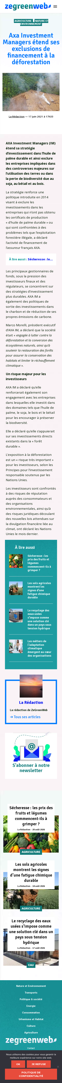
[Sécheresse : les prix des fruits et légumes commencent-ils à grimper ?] (16, 561)
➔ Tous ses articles (25, 717)
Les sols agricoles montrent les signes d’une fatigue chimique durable (39, 590)
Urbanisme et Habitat (31, 1019)
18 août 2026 (38, 886)
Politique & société (31, 999)
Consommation (31, 1012)
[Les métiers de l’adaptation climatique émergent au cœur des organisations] (16, 646)
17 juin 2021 (35, 116)
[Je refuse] (58, 1066)
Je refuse (39, 1064)
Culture (31, 1026)
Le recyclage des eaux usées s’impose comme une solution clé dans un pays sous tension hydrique (39, 619)
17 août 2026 (38, 948)
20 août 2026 (38, 829)
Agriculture (23, 21)
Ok (18, 1064)
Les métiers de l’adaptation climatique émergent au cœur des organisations (39, 648)
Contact (31, 1048)
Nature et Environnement (34, 22)
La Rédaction (16, 116)
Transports (31, 992)
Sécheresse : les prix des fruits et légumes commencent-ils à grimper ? (31, 816)
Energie (31, 1006)
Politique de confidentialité (31, 1074)
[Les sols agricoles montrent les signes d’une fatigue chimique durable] (16, 588)
